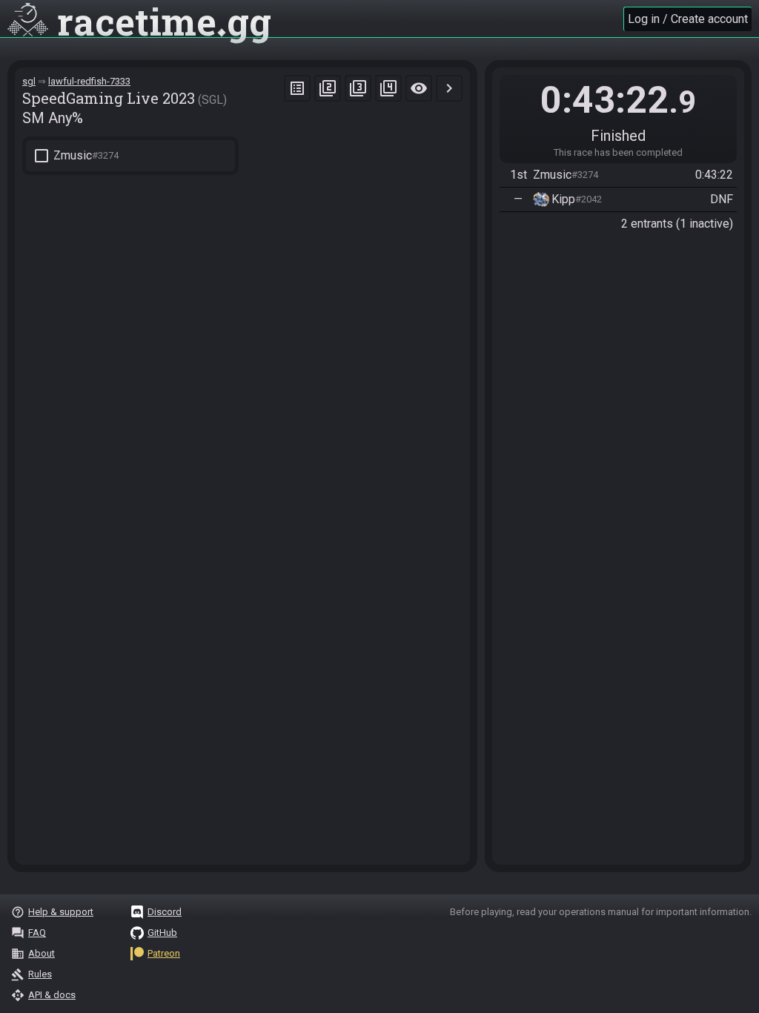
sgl (29, 81)
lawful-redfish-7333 (89, 81)
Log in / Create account (688, 19)
